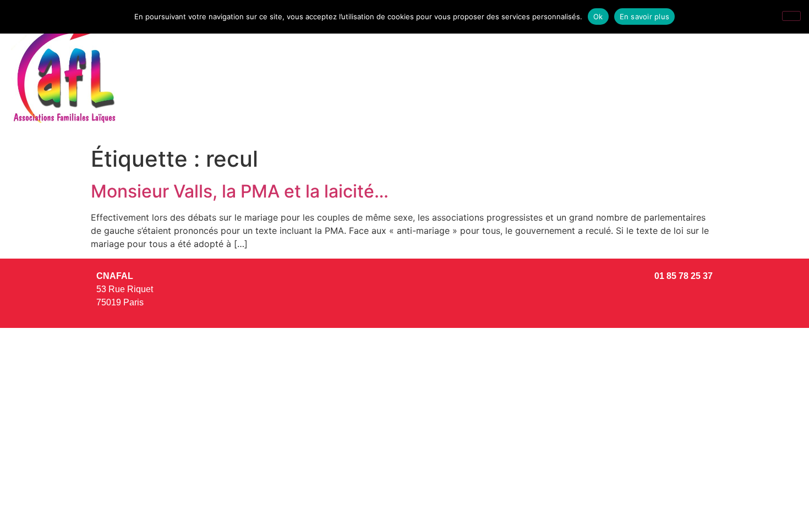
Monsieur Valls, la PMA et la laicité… (240, 191)
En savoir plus (645, 16)
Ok (598, 16)
